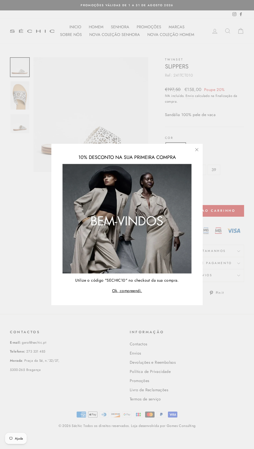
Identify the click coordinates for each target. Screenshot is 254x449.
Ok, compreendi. (127, 291)
